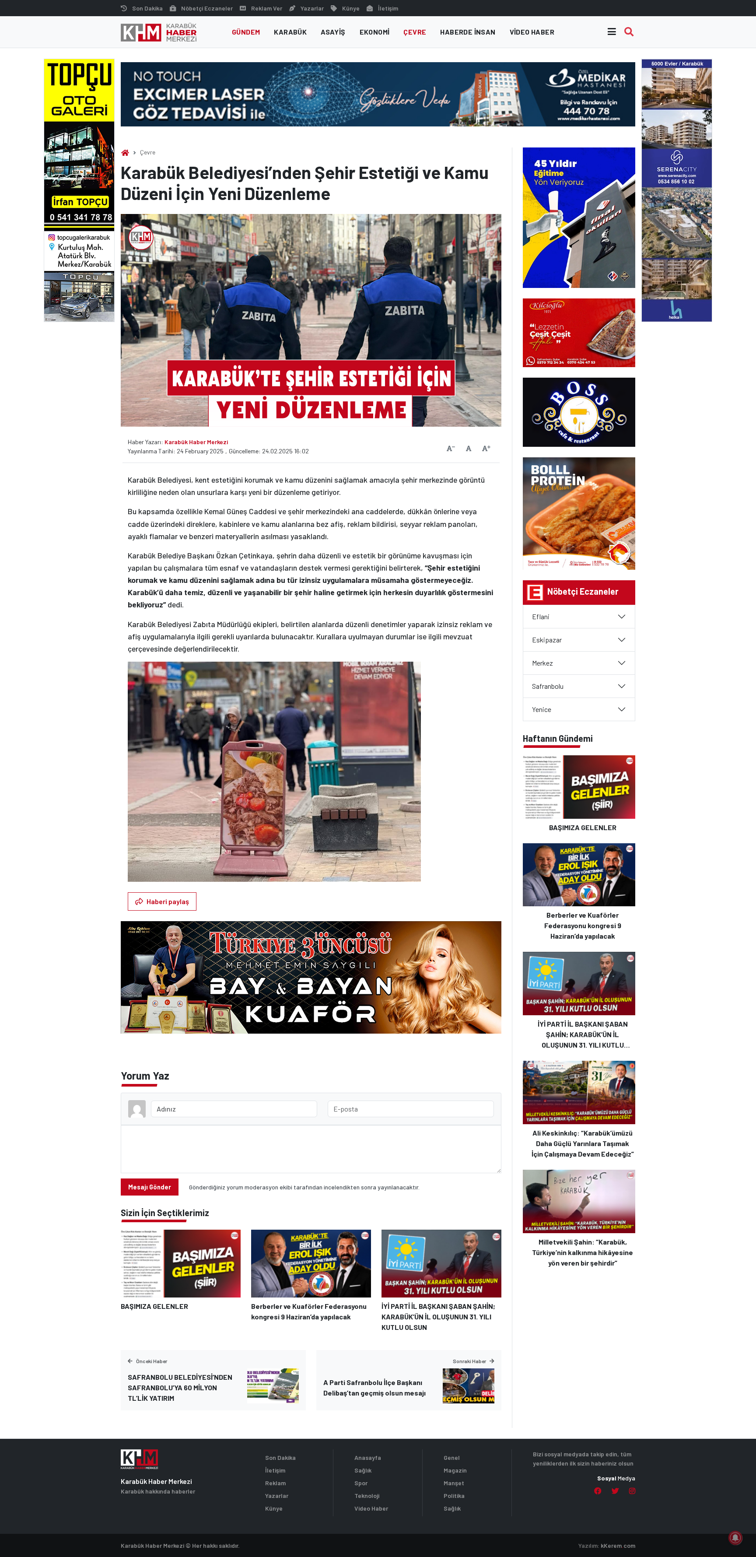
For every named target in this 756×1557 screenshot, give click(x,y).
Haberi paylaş (168, 901)
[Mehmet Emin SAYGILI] (311, 982)
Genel (452, 1457)
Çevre (414, 32)
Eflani (541, 616)
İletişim (388, 8)
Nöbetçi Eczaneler (207, 8)
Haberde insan (467, 32)
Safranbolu (548, 686)
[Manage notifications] (735, 1538)
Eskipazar (547, 639)
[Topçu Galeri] (79, 189)
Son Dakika (147, 8)
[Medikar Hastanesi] (378, 93)
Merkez (542, 663)
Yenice (541, 709)
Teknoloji (366, 1495)
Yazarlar (312, 8)
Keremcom (618, 1545)
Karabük (290, 32)
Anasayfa (367, 1457)
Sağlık (362, 1470)
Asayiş (333, 32)
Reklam (275, 1483)
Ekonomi (375, 32)
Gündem (246, 32)
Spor (361, 1483)
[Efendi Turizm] (676, 189)
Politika (454, 1495)
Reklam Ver (266, 8)
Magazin (455, 1470)
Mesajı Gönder (149, 1187)
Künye (351, 8)
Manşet (454, 1483)
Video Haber (532, 32)
